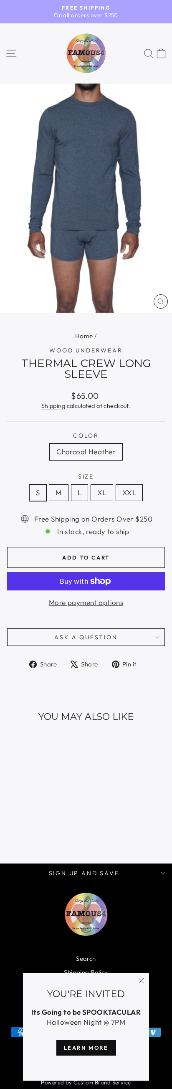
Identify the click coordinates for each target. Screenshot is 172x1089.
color (86, 435)
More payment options (86, 602)
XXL (129, 492)
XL (101, 492)
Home (84, 336)
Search (86, 958)
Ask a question (85, 637)
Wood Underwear (85, 350)
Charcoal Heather (86, 451)
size (86, 476)
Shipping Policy (86, 972)
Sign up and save (84, 873)
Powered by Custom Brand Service (86, 1082)
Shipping (53, 406)
